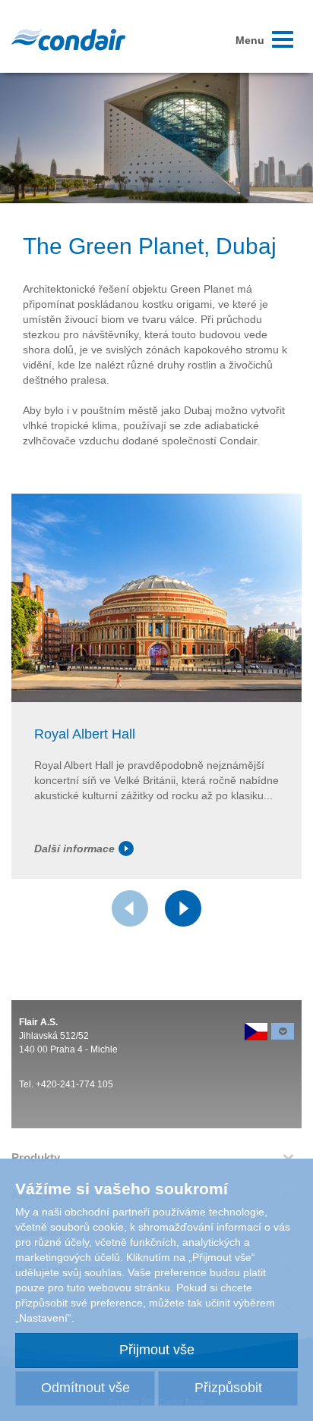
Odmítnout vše (85, 1387)
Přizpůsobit (228, 1387)
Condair (68, 39)
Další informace (74, 848)
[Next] (183, 908)
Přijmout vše (156, 1349)
